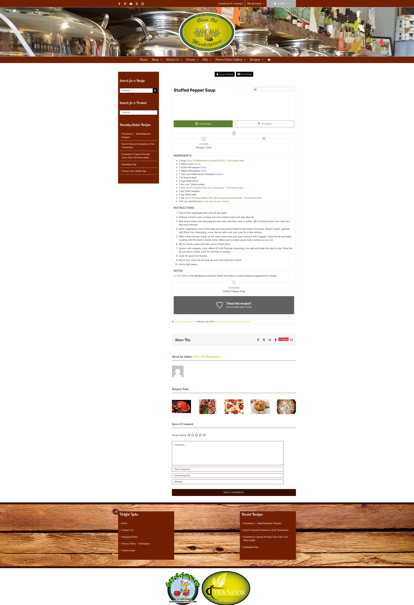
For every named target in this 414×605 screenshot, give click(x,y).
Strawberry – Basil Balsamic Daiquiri (136, 135)
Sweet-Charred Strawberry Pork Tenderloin (138, 145)
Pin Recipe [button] (266, 124)
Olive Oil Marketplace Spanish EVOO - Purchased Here (215, 160)
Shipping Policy (130, 537)
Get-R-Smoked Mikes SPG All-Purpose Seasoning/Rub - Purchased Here (223, 197)
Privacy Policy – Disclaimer (136, 543)
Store (124, 523)
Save (285, 339)
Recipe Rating (179, 435)
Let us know (232, 306)
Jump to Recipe (226, 74)
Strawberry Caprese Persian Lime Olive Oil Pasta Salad (136, 155)
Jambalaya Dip (129, 164)
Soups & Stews (230, 321)
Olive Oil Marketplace (184, 321)
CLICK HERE (180, 275)
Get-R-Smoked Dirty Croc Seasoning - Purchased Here (214, 187)
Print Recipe (246, 74)
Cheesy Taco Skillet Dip (134, 171)
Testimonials (128, 550)
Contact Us (127, 530)
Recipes (219, 321)
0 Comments (245, 321)
